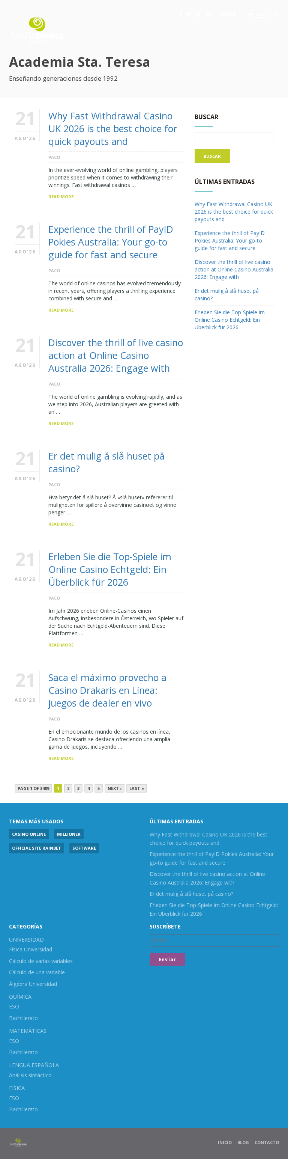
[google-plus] (209, 13)
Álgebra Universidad (33, 983)
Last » (136, 788)
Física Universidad (30, 949)
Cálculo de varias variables (41, 961)
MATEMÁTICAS (27, 1030)
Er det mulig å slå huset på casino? (191, 893)
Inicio (225, 1142)
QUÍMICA (20, 996)
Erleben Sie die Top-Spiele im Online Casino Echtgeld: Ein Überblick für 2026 (109, 569)
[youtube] (198, 13)
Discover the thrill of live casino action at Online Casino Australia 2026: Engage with (115, 355)
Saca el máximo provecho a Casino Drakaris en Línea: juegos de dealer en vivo (107, 690)
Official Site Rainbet (36, 848)
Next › (115, 788)
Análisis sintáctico (30, 1075)
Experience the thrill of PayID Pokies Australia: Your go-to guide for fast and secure (110, 242)
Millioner (69, 834)
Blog (243, 1142)
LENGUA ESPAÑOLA (34, 1065)
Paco (54, 157)
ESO (14, 1006)
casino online (29, 834)
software (84, 848)
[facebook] (180, 13)
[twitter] (189, 13)
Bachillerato (23, 1018)
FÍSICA (17, 1087)
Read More (61, 196)
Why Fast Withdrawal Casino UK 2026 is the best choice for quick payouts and (112, 128)
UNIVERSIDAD (26, 939)
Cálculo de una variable (37, 972)
